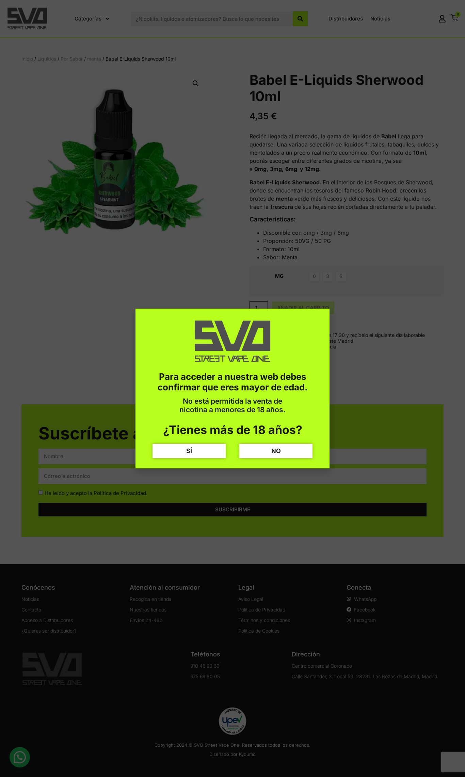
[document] (232, 388)
